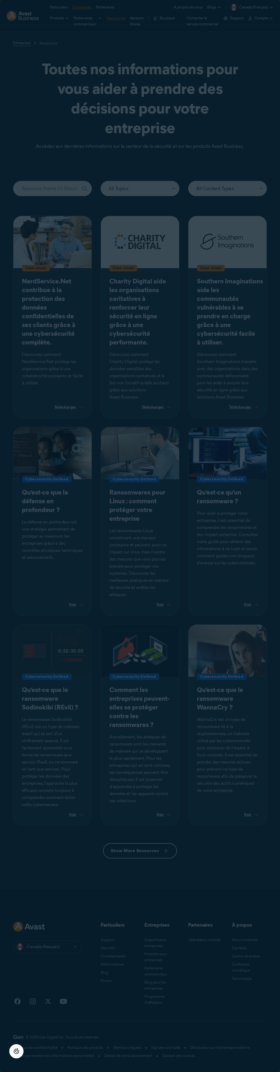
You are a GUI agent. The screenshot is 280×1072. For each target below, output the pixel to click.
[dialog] (140, 536)
